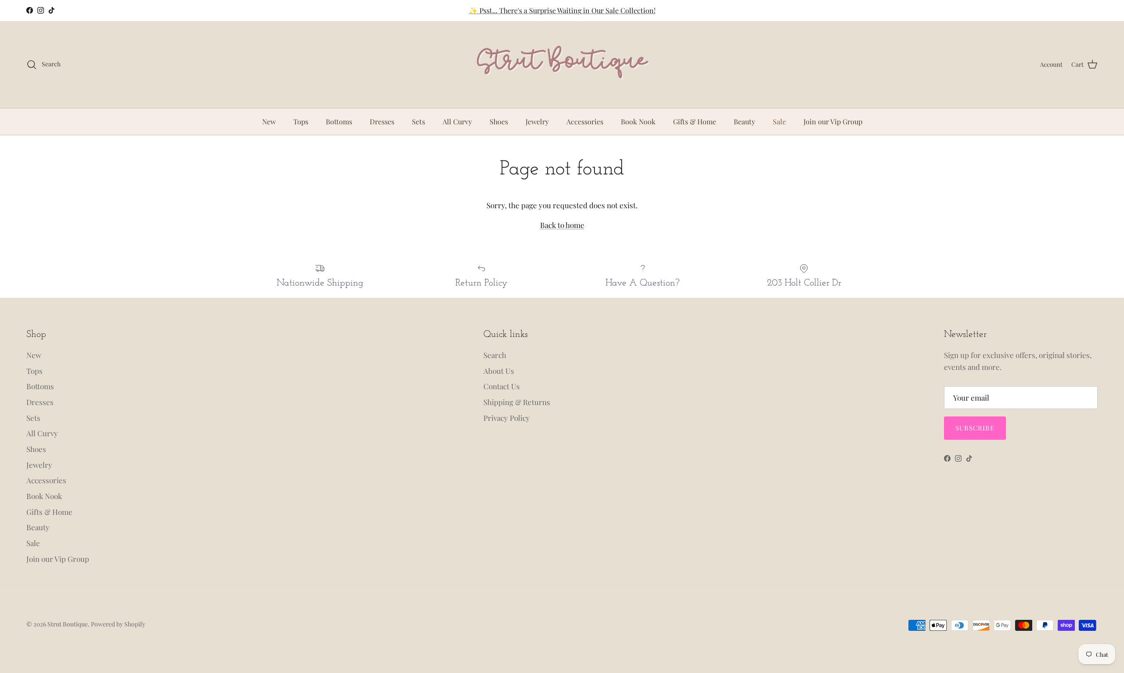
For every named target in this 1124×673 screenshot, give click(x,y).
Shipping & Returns (516, 402)
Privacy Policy (506, 418)
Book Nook (638, 121)
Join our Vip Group (832, 121)
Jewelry (537, 121)
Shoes (499, 121)
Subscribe (974, 427)
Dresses (382, 121)
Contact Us (501, 386)
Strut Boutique (67, 624)
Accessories (584, 121)
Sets (418, 121)
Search (494, 355)
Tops (300, 121)
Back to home (562, 225)
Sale (779, 121)
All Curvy (457, 121)
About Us (498, 371)
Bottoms (339, 121)
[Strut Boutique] (562, 64)
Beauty (744, 121)
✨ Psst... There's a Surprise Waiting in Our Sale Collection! (562, 10)
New (269, 121)
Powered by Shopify (118, 624)
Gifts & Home (694, 121)
